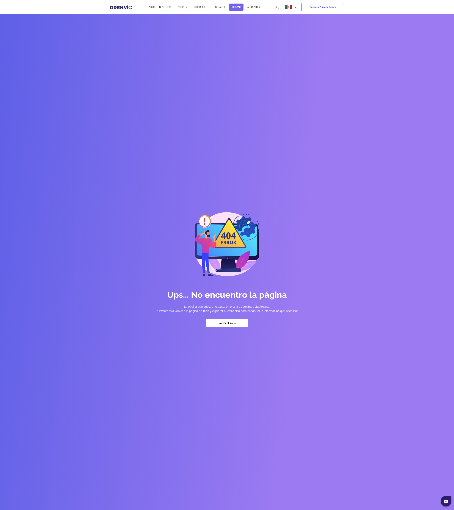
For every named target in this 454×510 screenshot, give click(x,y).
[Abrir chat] (446, 501)
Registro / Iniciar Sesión (323, 7)
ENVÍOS (180, 7)
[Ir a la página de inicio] (122, 7)
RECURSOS (199, 7)
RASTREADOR (253, 7)
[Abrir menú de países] (291, 7)
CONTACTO (219, 7)
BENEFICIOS (165, 7)
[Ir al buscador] (277, 7)
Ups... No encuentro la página (227, 294)
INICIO (151, 7)
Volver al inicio (227, 323)
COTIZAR (236, 7)
